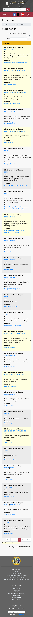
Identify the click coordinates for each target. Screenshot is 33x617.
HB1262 (6, 260)
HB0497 (6, 71)
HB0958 (12, 505)
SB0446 (6, 413)
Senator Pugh (8, 423)
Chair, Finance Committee (12, 326)
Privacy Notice (16, 597)
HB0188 (6, 49)
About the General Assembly (16, 594)
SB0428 (12, 240)
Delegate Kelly (8, 142)
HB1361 (6, 277)
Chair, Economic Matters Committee (15, 63)
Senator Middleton (10, 386)
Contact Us (16, 590)
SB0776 (12, 277)
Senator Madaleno (10, 460)
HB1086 (6, 172)
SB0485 (18, 131)
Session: (5, 24)
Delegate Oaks (8, 269)
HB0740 (6, 131)
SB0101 (6, 314)
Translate (21, 614)
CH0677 (23, 131)
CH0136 (12, 217)
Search (6, 10)
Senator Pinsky (9, 405)
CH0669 (23, 92)
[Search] (28, 9)
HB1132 (6, 193)
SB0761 (6, 450)
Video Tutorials (16, 599)
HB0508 (6, 112)
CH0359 (23, 71)
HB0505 (6, 92)
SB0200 (18, 71)
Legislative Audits (22, 6)
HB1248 (6, 240)
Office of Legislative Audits (16, 577)
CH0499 (17, 505)
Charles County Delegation (12, 103)
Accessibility (16, 595)
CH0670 (12, 92)
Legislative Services (11, 6)
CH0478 (12, 49)
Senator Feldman (9, 514)
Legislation (6, 43)
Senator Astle (8, 479)
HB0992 (6, 150)
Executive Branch (16, 572)
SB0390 (18, 92)
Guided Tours (16, 588)
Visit (16, 592)
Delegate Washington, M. (12, 289)
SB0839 (6, 505)
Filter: (8, 39)
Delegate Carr (8, 252)
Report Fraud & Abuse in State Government (16, 579)
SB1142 (6, 522)
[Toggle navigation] (22, 14)
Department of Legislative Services (17, 575)
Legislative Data (19, 608)
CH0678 (12, 131)
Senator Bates (8, 534)
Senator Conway (9, 347)
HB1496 (6, 297)
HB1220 (6, 217)
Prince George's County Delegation (15, 185)
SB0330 (12, 112)
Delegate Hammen (10, 84)
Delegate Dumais (9, 164)
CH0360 (12, 71)
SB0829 (12, 260)
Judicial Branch (16, 573)
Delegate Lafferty (9, 123)
